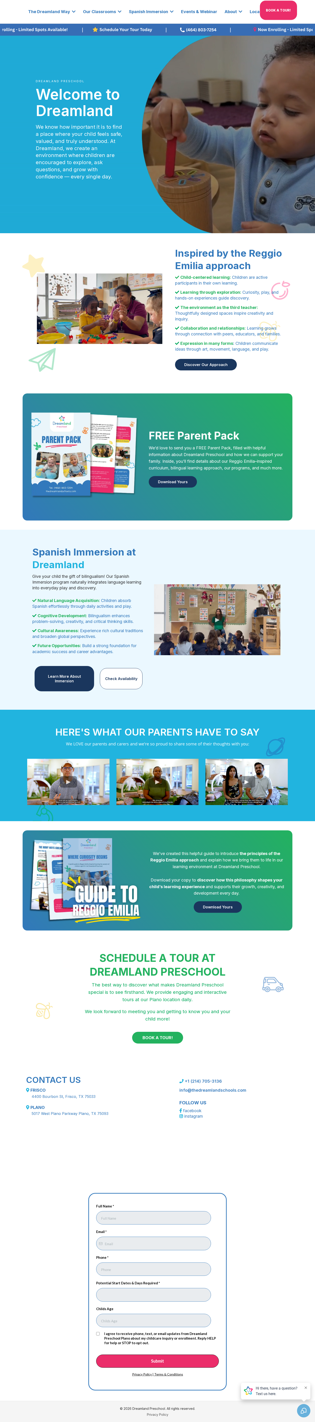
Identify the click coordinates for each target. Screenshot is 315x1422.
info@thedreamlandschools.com (212, 1090)
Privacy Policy (142, 1374)
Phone (102, 1257)
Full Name (105, 1206)
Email (101, 1232)
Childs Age (104, 1309)
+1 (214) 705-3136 (203, 1081)
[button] (73, 11)
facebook (192, 1110)
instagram (193, 1116)
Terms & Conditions (168, 1374)
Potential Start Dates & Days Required (128, 1283)
